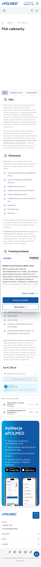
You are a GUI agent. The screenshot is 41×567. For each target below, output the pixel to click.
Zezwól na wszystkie (20, 300)
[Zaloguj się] (31, 10)
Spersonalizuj (19, 307)
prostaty (24, 110)
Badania (10, 23)
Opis (4, 93)
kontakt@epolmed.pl (10, 529)
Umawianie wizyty (16, 93)
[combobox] (22, 374)
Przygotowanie (31, 93)
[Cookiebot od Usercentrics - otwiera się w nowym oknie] (29, 258)
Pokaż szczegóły (28, 293)
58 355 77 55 (12, 387)
